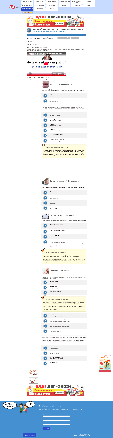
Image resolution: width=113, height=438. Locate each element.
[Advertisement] (76, 59)
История (89, 5)
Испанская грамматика (64, 1)
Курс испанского (28, 1)
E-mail (44, 414)
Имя (43, 418)
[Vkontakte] (68, 38)
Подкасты (89, 1)
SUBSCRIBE (46, 428)
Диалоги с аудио (52, 1)
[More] (77, 38)
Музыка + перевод (40, 5)
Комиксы (64, 5)
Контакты (52, 8)
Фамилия (44, 422)
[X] (73, 38)
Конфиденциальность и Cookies (84, 435)
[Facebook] (60, 38)
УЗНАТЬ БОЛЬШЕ (102, 370)
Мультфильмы (52, 5)
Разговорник (77, 5)
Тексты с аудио (39, 1)
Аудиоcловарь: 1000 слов (76, 2)
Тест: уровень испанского (40, 9)
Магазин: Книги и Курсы (27, 8)
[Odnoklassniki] (64, 38)
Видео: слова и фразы (27, 5)
